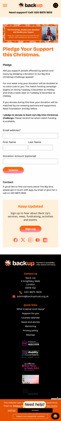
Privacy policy (30, 330)
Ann (31, 190)
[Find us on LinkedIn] (45, 240)
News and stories (30, 322)
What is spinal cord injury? (31, 309)
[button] (5, 6)
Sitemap (30, 334)
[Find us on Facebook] (15, 240)
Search (55, 5)
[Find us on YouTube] (38, 240)
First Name (9, 142)
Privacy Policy (20, 406)
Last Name (34, 142)
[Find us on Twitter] (23, 240)
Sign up (30, 229)
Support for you (30, 313)
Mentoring (30, 326)
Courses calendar (30, 317)
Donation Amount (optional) (19, 156)
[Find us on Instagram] (30, 240)
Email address (12, 130)
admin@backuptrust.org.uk (33, 296)
